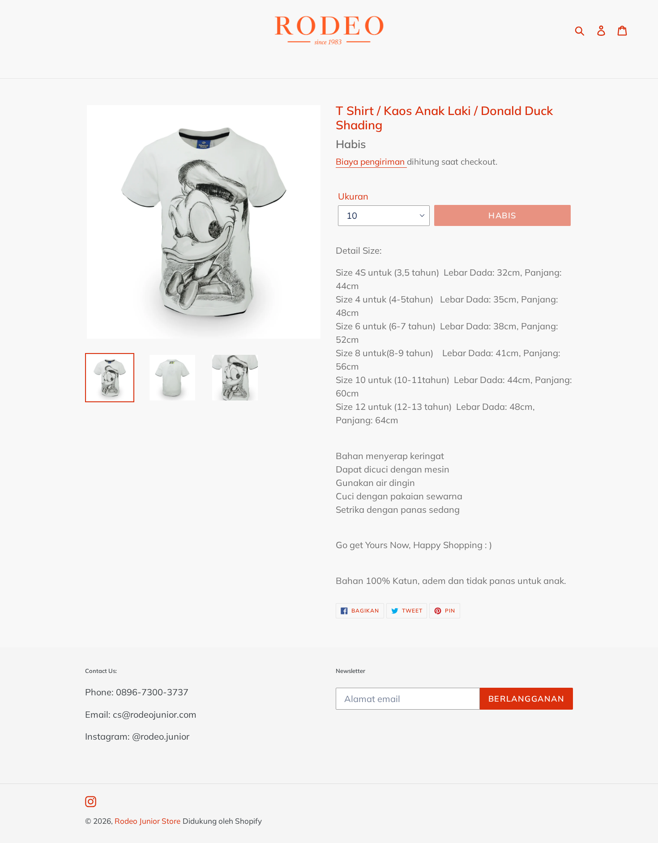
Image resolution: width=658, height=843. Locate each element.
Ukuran (353, 196)
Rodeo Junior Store (147, 821)
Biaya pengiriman (371, 161)
